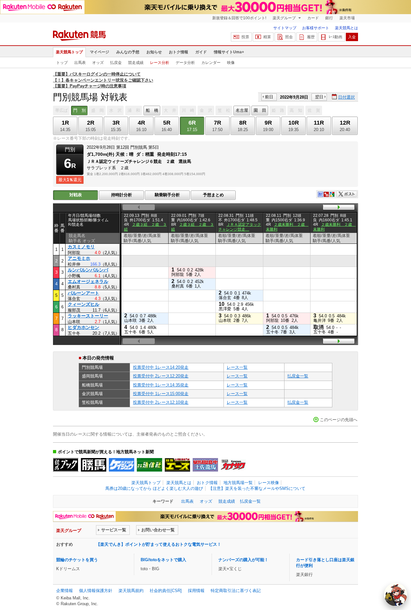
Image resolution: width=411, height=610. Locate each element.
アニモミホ (79, 258)
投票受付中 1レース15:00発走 (160, 393)
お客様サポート (315, 28)
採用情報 (196, 590)
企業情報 (64, 590)
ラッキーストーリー (88, 315)
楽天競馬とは (346, 28)
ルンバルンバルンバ (88, 269)
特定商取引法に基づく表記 (236, 590)
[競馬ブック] (65, 465)
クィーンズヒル (83, 304)
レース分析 (159, 62)
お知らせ (154, 52)
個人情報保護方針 (95, 590)
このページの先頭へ (338, 419)
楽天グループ (285, 18)
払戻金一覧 (297, 376)
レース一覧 (237, 367)
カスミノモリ (81, 246)
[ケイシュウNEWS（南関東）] (121, 465)
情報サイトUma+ (229, 52)
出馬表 (80, 62)
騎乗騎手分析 (167, 194)
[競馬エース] (177, 465)
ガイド (201, 52)
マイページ (99, 52)
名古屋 (242, 110)
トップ (62, 62)
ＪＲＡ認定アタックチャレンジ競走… (239, 226)
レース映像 (268, 482)
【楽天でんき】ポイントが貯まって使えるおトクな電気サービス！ (158, 544)
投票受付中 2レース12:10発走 (160, 402)
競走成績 (136, 62)
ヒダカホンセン (83, 327)
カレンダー (211, 62)
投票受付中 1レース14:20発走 (160, 367)
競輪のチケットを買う (77, 559)
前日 (269, 96)
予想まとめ (213, 194)
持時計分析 (121, 194)
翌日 (319, 96)
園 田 (260, 110)
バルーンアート (83, 293)
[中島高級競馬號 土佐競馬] (205, 465)
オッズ (98, 62)
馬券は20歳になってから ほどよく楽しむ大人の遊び (154, 488)
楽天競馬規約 (131, 590)
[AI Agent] (395, 594)
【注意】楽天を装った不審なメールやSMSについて (256, 488)
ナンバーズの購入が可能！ (243, 559)
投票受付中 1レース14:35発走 (160, 385)
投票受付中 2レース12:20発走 (160, 376)
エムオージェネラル (88, 281)
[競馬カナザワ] (233, 465)
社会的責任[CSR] (166, 590)
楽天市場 (347, 18)
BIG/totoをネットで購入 (163, 559)
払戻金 (116, 62)
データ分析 (185, 62)
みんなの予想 (127, 52)
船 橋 (152, 110)
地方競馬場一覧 (238, 482)
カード (313, 18)
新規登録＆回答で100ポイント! (239, 18)
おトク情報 (178, 52)
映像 (231, 62)
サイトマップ (284, 28)
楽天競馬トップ (69, 52)
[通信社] (149, 465)
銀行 (329, 18)
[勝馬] (93, 465)
